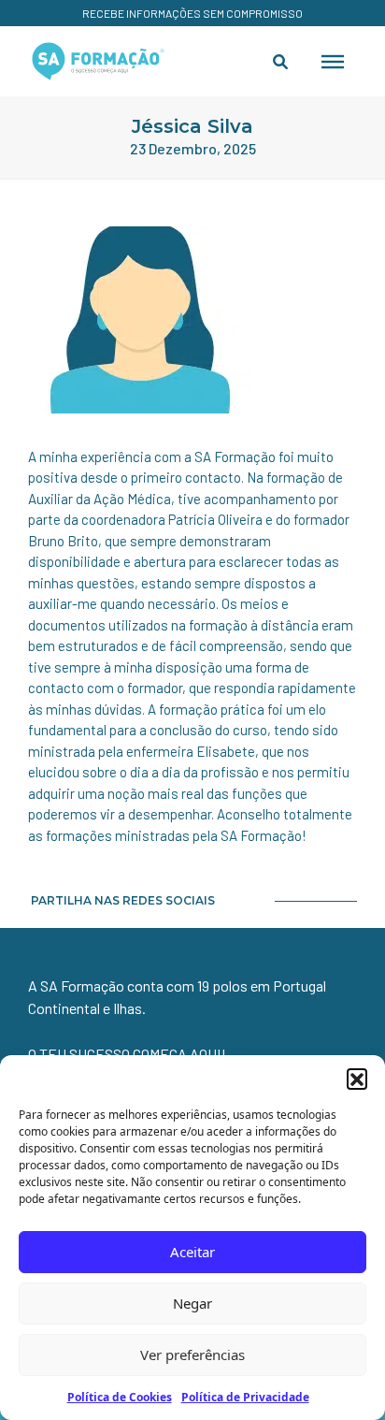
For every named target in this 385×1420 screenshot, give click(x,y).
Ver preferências (192, 1354)
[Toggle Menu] (332, 60)
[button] (357, 1078)
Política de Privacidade (245, 1397)
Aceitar (192, 1251)
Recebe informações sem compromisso (192, 13)
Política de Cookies (119, 1397)
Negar (192, 1303)
